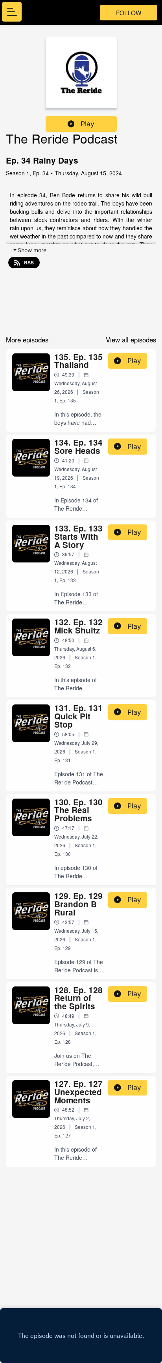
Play (87, 124)
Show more (32, 250)
